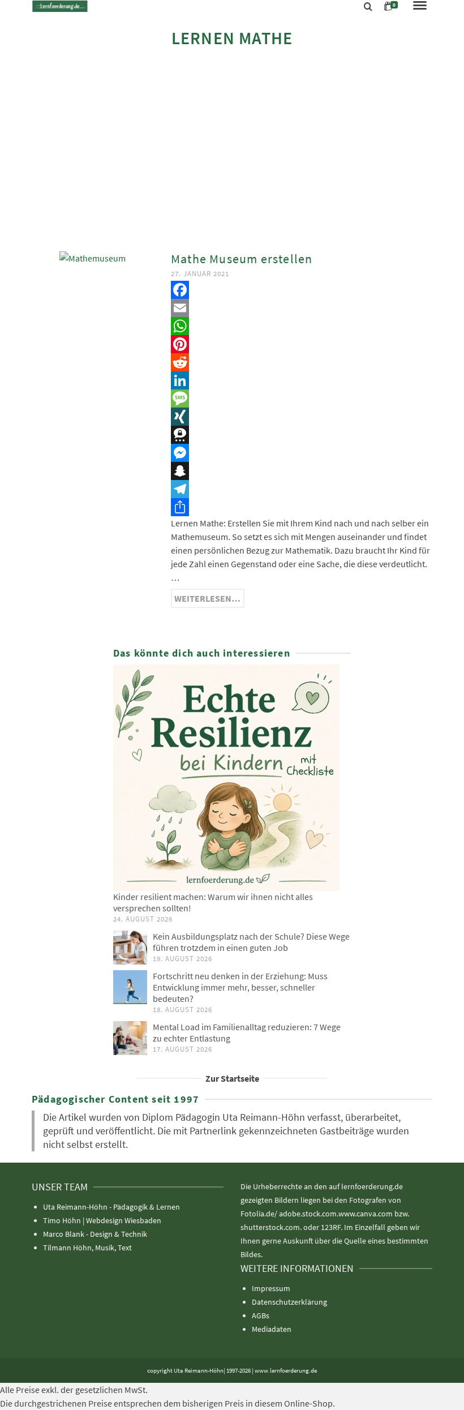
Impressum (271, 1288)
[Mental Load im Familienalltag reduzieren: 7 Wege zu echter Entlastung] (130, 1038)
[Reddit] (301, 362)
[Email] (301, 308)
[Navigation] (419, 6)
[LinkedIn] (301, 380)
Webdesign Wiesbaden (123, 1220)
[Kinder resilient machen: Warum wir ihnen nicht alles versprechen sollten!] (232, 778)
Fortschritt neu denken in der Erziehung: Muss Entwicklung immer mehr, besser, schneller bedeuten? (240, 987)
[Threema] (301, 435)
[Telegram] (301, 489)
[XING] (301, 417)
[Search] (368, 7)
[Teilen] (301, 507)
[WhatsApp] (301, 326)
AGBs (260, 1315)
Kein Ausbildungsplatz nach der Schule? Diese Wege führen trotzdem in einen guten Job (251, 942)
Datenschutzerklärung (289, 1302)
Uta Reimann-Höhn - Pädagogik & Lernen (111, 1207)
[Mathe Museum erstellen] (92, 257)
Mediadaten (271, 1329)
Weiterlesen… (207, 598)
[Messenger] (301, 453)
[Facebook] (301, 290)
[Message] (301, 398)
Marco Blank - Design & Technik (95, 1234)
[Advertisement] (232, 148)
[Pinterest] (301, 344)
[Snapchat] (301, 471)
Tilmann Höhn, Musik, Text (87, 1247)
